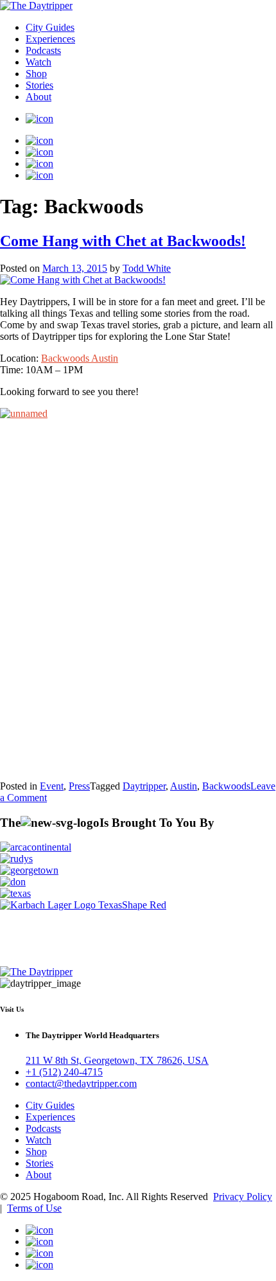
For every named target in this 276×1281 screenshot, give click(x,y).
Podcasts (43, 50)
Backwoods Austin (79, 358)
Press (79, 786)
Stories (39, 85)
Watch (38, 62)
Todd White (147, 268)
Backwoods (226, 786)
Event (52, 786)
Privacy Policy (242, 1196)
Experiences (50, 38)
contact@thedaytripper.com (81, 1083)
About (38, 96)
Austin (183, 786)
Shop (36, 73)
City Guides (50, 27)
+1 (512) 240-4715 (64, 1071)
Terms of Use (34, 1208)
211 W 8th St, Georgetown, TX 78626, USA (117, 1060)
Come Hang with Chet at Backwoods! (123, 241)
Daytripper (144, 786)
